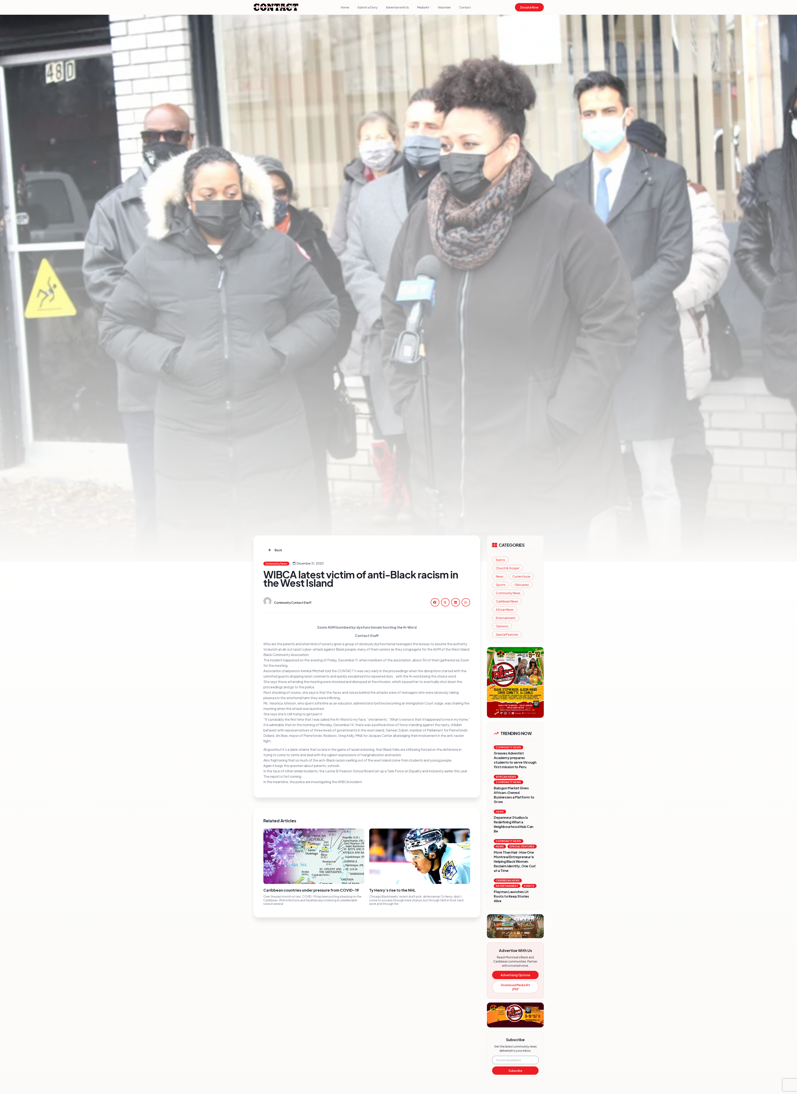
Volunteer (444, 7)
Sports (500, 585)
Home (345, 7)
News (499, 576)
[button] (435, 602)
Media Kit (423, 7)
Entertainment (506, 618)
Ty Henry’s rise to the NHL (392, 890)
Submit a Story (367, 7)
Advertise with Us (397, 7)
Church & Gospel (507, 568)
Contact (465, 7)
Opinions (502, 626)
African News (504, 609)
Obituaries (522, 585)
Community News (508, 593)
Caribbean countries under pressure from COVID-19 (311, 890)
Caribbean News (507, 601)
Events (500, 560)
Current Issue (521, 576)
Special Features (507, 634)
